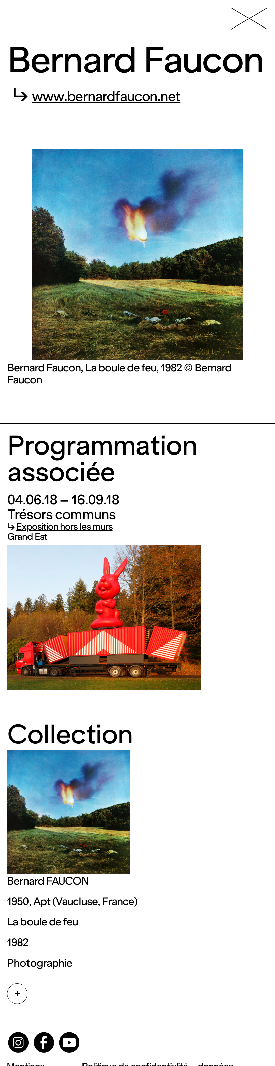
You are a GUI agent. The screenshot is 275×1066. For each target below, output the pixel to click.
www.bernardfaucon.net (106, 96)
